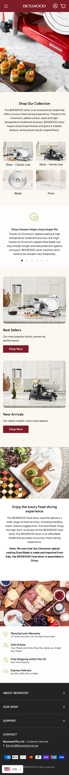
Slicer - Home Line (51, 164)
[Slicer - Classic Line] (18, 151)
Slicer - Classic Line (18, 164)
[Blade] (18, 180)
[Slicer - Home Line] (51, 151)
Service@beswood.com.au (22, 745)
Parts (51, 193)
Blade (18, 193)
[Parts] (51, 180)
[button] (6, 6)
